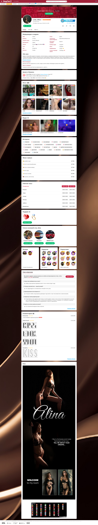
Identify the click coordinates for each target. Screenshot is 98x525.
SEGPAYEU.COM (29, 521)
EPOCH (25, 521)
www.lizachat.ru (14, 521)
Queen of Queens (44, 74)
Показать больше (27, 59)
